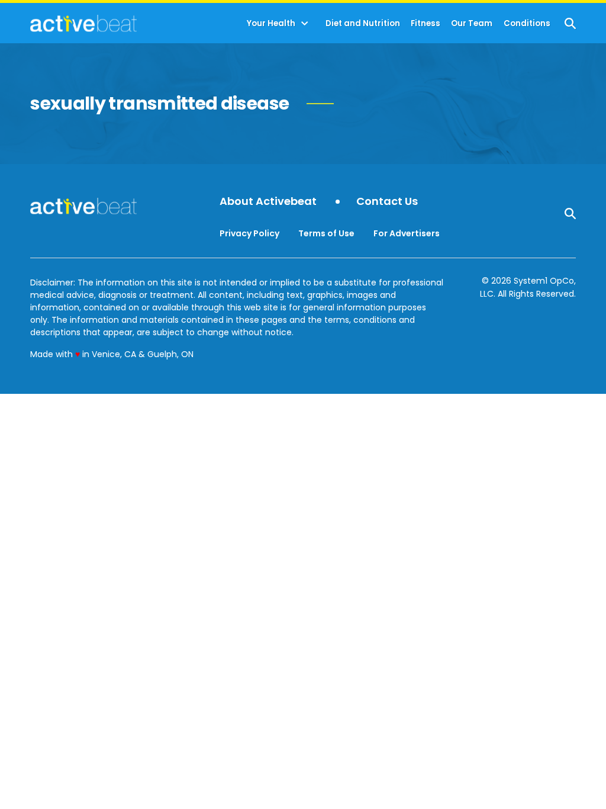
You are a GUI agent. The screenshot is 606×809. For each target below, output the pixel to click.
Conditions (527, 23)
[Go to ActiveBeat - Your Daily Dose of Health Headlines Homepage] (83, 23)
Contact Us (387, 201)
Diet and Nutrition (362, 23)
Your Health (271, 23)
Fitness (425, 23)
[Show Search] (570, 23)
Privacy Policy (249, 233)
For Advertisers (406, 233)
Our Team (471, 23)
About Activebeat (268, 201)
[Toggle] (304, 23)
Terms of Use (326, 233)
